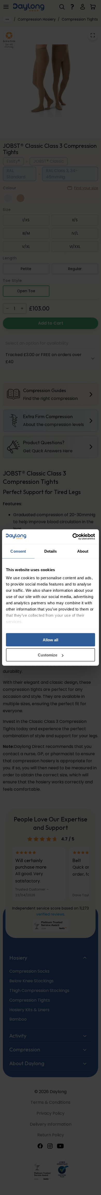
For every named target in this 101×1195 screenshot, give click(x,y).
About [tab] (83, 551)
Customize (47, 655)
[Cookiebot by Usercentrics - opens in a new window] (72, 536)
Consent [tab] (18, 551)
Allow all (50, 639)
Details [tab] (50, 551)
